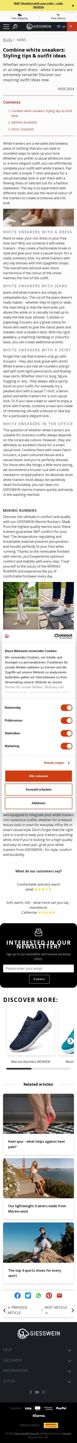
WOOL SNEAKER (22, 129)
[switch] (66, 720)
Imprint (67, 1433)
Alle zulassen (38, 776)
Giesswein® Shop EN (27, 1433)
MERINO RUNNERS (24, 122)
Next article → (56, 1310)
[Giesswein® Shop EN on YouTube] (37, 1392)
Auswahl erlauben (39, 789)
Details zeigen (54, 762)
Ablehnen (38, 803)
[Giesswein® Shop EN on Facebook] (31, 1392)
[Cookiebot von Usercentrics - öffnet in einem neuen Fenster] (54, 636)
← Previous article (17, 1310)
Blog (7, 40)
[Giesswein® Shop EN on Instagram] (43, 1392)
